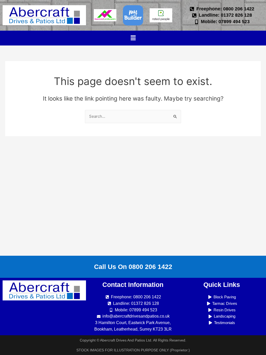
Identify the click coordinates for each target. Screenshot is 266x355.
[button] (133, 38)
